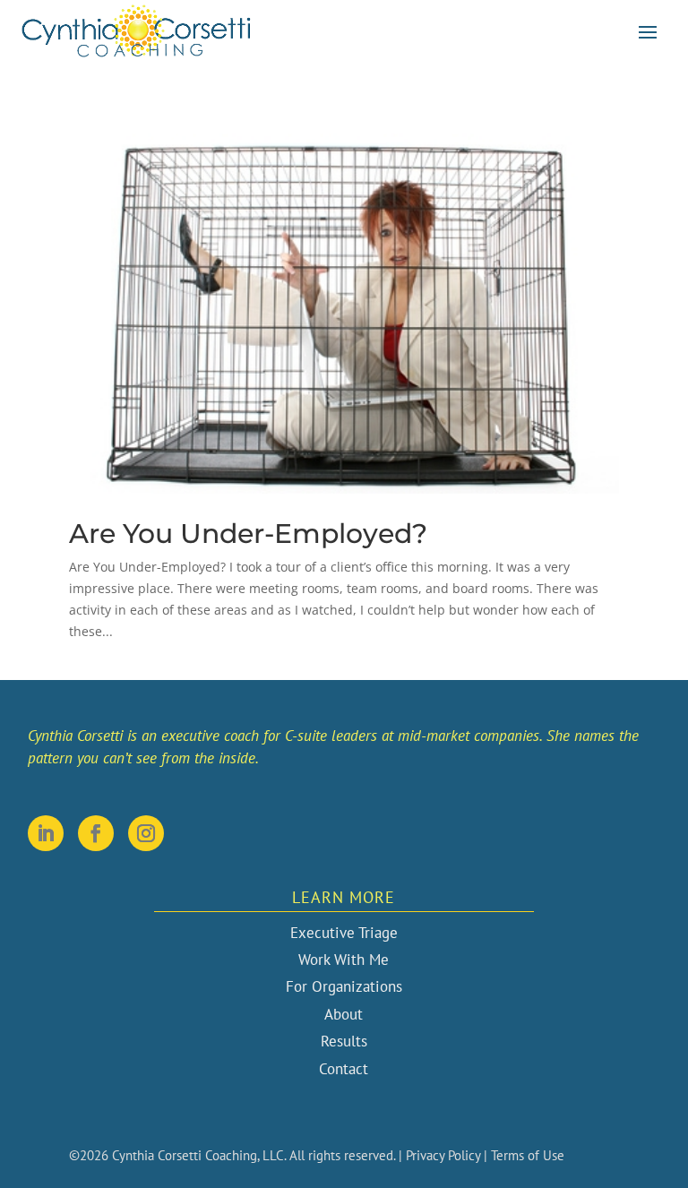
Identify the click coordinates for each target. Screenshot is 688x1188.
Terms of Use (527, 1155)
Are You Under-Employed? (248, 533)
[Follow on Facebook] (96, 833)
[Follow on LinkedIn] (46, 833)
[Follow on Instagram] (146, 833)
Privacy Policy (443, 1155)
